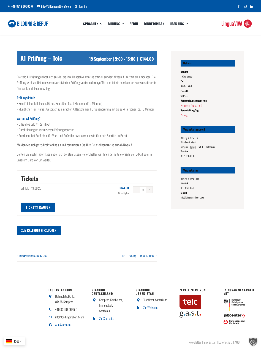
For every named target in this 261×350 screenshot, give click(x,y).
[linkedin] (251, 6)
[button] (253, 342)
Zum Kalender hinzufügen (38, 230)
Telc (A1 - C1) (196, 105)
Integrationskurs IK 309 (33, 256)
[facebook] (238, 6)
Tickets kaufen (38, 207)
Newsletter (195, 342)
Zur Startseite (106, 318)
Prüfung (184, 115)
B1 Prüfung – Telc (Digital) (138, 256)
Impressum (209, 342)
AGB (237, 342)
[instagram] (245, 6)
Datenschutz (225, 342)
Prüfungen (185, 105)
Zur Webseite (150, 307)
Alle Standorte (62, 324)
